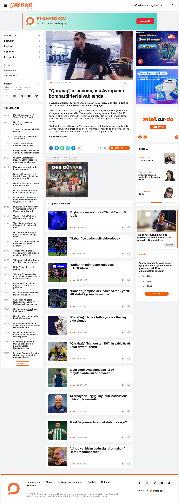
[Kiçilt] (121, 83)
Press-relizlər (10, 70)
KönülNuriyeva (144, 191)
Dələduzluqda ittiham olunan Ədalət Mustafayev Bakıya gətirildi (25, 335)
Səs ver (156, 294)
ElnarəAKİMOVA (145, 172)
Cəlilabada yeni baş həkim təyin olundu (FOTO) (25, 310)
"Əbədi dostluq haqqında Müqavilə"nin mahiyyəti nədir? (25, 225)
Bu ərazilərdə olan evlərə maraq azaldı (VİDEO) (25, 191)
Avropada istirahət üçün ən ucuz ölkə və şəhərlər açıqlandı (26, 244)
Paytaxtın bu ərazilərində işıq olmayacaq (25, 168)
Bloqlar (7, 65)
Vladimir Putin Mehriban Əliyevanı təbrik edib (24, 217)
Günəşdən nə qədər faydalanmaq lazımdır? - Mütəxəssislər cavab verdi (25, 302)
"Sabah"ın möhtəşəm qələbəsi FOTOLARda (23, 145)
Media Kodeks (10, 75)
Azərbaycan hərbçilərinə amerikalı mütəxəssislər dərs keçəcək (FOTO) (26, 325)
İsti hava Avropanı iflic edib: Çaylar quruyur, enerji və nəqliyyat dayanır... (26, 355)
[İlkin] (125, 83)
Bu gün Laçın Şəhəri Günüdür (22, 123)
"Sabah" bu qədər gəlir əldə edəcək (26, 130)
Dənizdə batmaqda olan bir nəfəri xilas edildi (26, 184)
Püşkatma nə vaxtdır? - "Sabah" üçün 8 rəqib (24, 116)
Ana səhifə (10, 35)
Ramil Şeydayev (70, 158)
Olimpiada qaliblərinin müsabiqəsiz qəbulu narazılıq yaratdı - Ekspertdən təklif (23, 345)
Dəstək (92, 482)
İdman (72, 228)
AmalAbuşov (144, 157)
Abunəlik (31, 485)
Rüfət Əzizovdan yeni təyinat (23, 268)
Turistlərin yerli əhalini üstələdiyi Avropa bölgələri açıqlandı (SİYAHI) (26, 253)
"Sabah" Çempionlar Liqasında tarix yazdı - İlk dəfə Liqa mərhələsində (25, 160)
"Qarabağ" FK (53, 158)
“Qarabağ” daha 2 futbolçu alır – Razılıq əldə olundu (26, 261)
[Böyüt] (129, 83)
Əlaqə (48, 482)
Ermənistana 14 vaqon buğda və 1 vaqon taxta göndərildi (24, 286)
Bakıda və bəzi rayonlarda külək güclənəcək (25, 317)
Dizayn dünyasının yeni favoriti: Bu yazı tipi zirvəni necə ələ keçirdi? (25, 176)
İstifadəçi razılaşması (70, 482)
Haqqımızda (33, 482)
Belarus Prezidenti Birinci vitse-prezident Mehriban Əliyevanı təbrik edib (25, 200)
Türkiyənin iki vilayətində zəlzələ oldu (25, 137)
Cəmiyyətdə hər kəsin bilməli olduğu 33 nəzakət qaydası (27, 152)
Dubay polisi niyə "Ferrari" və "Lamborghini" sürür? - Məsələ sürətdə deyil (25, 209)
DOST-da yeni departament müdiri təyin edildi (26, 294)
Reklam (105, 482)
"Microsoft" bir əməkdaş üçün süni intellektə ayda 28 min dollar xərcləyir (26, 276)
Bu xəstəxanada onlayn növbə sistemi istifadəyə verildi (24, 234)
